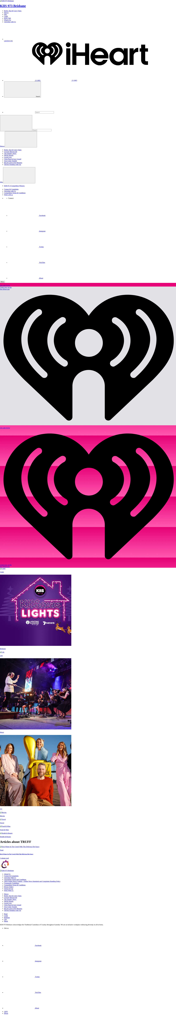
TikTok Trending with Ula (12, 164)
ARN (6, 1011)
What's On (7, 20)
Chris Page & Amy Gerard (12, 159)
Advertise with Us (10, 22)
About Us (7, 874)
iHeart (6, 1013)
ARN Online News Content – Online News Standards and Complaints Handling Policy (32, 881)
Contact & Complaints (11, 189)
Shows (6, 13)
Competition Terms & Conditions (14, 193)
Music (6, 921)
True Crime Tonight (10, 161)
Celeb (6, 16)
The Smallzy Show (10, 153)
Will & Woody (8, 155)
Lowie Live (8, 157)
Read (5, 914)
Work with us (8, 195)
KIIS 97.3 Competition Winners (14, 186)
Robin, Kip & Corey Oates (12, 11)
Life (5, 919)
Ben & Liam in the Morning (13, 163)
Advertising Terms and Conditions (15, 879)
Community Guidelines (11, 883)
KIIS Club (7, 18)
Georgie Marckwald (10, 152)
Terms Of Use (8, 889)
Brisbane (7, 917)
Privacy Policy (8, 887)
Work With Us (8, 890)
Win (5, 14)
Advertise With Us (10, 878)
